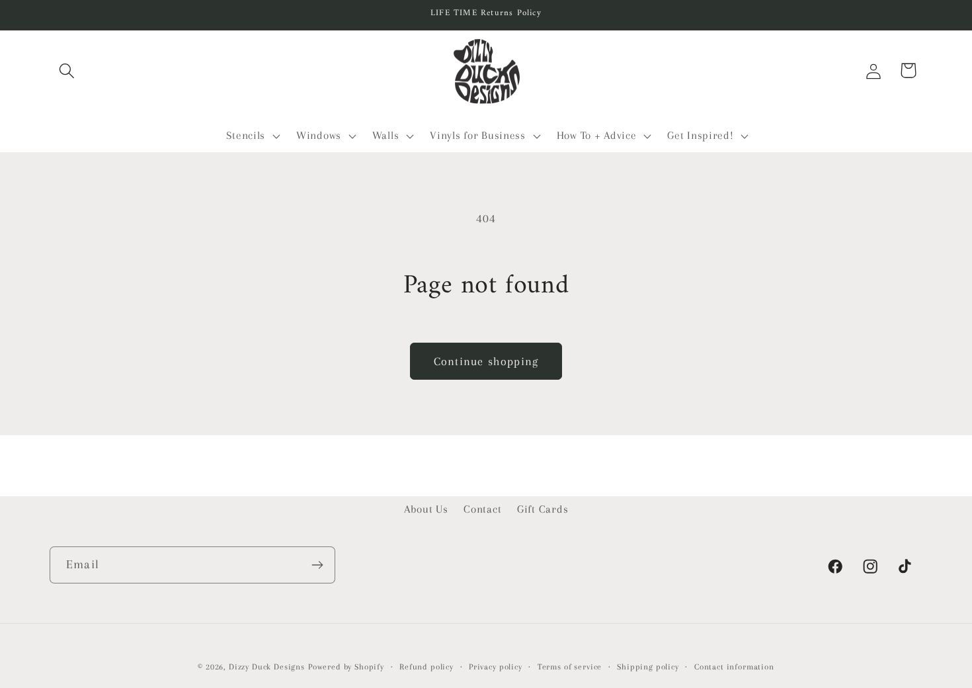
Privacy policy (495, 666)
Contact (482, 509)
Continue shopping (486, 361)
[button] (67, 70)
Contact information (734, 666)
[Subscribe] (317, 564)
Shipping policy (648, 666)
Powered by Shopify (346, 666)
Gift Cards (542, 509)
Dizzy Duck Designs (267, 666)
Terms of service (570, 666)
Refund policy (426, 666)
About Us (426, 509)
